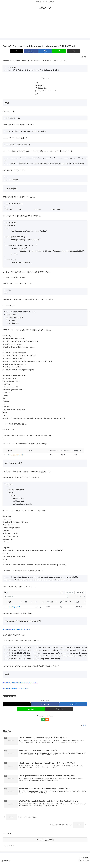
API (5, 696)
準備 (36, 82)
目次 (42, 78)
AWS (10, 696)
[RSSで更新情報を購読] (47, 719)
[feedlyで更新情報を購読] (43, 719)
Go (15, 696)
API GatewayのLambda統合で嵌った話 (16, 629)
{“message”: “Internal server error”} (45, 91)
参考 (36, 94)
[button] (73, 51)
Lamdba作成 (39, 85)
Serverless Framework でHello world (15, 688)
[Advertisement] (45, 25)
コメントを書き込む (45, 840)
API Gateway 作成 (40, 88)
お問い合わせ (84, 857)
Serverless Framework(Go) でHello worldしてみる (20, 683)
